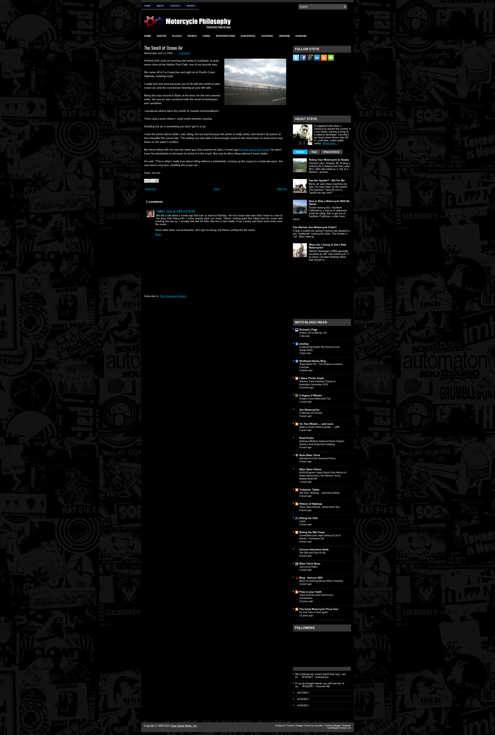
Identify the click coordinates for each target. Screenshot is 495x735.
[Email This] (146, 181)
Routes (161, 36)
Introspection (225, 36)
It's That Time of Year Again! (313, 612)
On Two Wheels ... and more (316, 423)
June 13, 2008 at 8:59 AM (180, 211)
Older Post (282, 189)
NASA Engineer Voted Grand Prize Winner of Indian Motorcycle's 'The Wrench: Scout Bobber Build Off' (322, 475)
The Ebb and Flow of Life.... (313, 552)
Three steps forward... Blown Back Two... (320, 507)
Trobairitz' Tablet (309, 489)
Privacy (191, 6)
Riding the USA (308, 518)
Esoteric (267, 36)
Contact (175, 6)
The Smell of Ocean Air (163, 48)
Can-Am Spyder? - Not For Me (327, 180)
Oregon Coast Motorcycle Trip (315, 398)
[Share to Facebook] (157, 181)
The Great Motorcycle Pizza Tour (318, 609)
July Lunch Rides (308, 566)
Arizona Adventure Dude (314, 549)
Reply (158, 234)
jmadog (303, 343)
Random (300, 36)
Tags (314, 152)
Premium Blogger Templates (338, 725)
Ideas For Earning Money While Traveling (321, 581)
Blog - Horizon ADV (311, 577)
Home (147, 6)
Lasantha (318, 725)
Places (177, 36)
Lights (302, 521)
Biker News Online (310, 469)
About (160, 6)
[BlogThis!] (149, 181)
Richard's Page (308, 329)
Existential (248, 36)
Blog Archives (331, 152)
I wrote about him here (254, 149)
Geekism (284, 36)
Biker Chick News (309, 563)
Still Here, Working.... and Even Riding (319, 493)
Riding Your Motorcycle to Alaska (329, 159)
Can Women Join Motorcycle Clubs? (315, 227)
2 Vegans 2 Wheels (310, 395)
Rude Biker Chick (309, 455)
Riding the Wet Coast (311, 532)
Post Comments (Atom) (173, 296)
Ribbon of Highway (310, 503)
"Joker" (160, 211)
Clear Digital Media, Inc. (184, 725)
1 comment (184, 53)
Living (206, 36)
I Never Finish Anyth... (312, 378)
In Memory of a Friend (310, 413)
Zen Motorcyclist (309, 409)
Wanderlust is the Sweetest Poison (317, 458)
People (192, 36)
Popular (300, 152)
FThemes (289, 725)
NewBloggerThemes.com (339, 728)
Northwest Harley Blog (312, 361)
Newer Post (150, 189)
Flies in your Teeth (310, 591)
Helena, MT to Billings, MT (313, 333)
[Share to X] (153, 181)
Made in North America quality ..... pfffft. (319, 427)
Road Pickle (306, 438)
